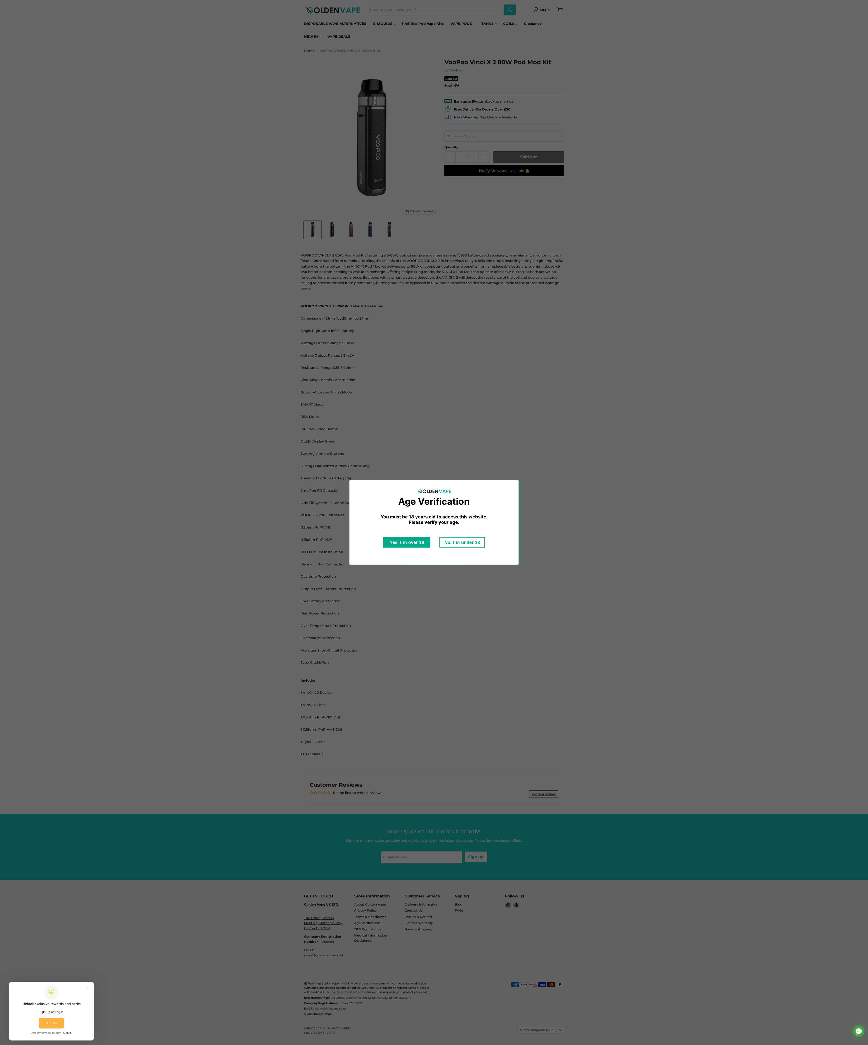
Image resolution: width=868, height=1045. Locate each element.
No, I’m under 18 (462, 542)
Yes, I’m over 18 (407, 542)
